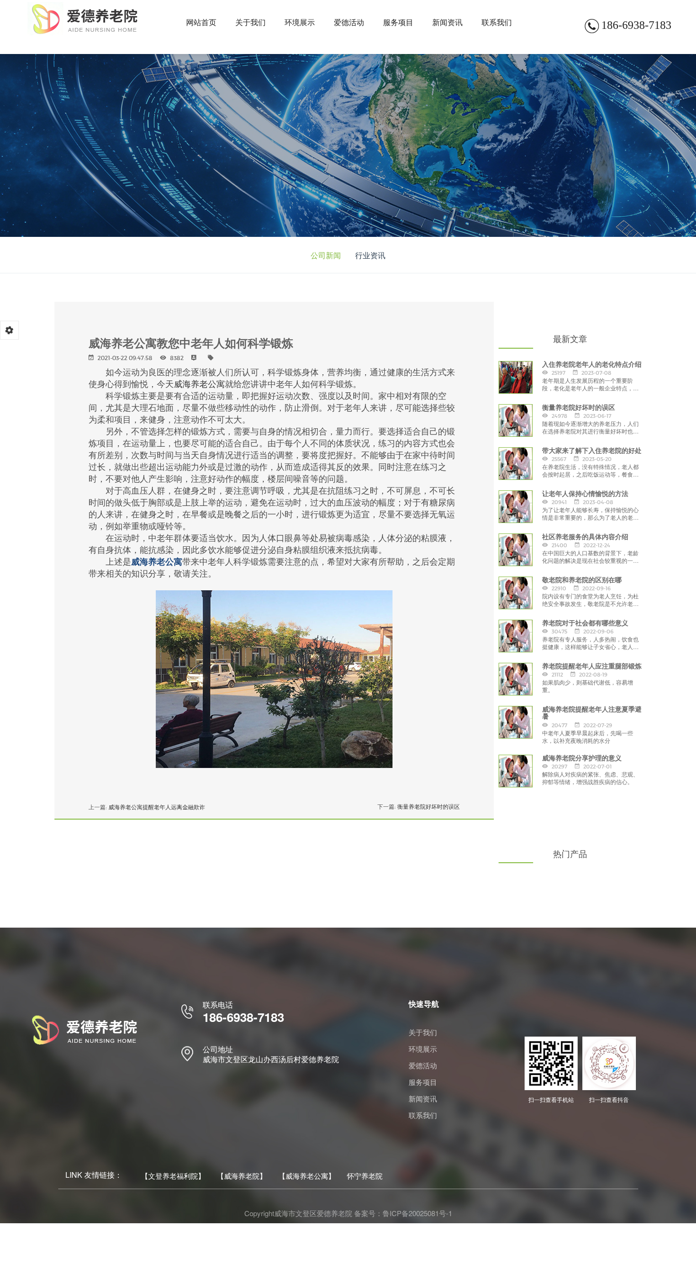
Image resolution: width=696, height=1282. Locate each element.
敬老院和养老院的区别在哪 (582, 580)
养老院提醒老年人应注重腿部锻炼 (592, 666)
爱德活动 (349, 22)
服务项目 (398, 22)
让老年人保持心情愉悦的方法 (585, 493)
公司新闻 (326, 255)
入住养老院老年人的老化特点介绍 (592, 364)
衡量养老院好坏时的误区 (428, 806)
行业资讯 (370, 255)
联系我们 (497, 22)
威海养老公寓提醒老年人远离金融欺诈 (156, 807)
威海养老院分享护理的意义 (582, 758)
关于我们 (250, 22)
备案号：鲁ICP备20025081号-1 (403, 1213)
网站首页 (201, 22)
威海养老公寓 (199, 383)
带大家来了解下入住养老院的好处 (592, 450)
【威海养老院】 (242, 1176)
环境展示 (300, 22)
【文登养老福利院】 (173, 1176)
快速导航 (424, 1003)
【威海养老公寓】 (306, 1176)
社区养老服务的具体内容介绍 (585, 537)
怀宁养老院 (365, 1176)
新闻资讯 (447, 22)
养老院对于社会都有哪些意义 (585, 623)
